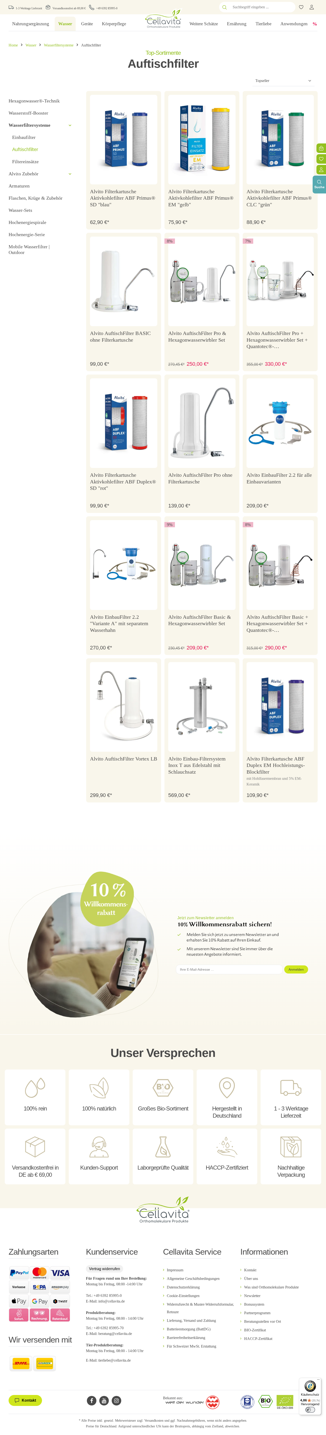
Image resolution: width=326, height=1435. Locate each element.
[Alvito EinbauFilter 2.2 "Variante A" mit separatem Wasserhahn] (123, 565)
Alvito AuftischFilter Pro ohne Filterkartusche (200, 478)
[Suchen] (224, 7)
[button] (70, 125)
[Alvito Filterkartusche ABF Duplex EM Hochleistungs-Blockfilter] (280, 707)
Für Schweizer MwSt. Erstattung (191, 1346)
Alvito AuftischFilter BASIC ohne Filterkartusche (120, 336)
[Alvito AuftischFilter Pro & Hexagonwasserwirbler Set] (202, 281)
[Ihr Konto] (311, 7)
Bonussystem (254, 1304)
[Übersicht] (321, 169)
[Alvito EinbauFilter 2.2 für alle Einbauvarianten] (280, 423)
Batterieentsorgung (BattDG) (188, 1329)
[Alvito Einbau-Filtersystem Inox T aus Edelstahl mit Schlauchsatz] (202, 707)
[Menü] (318, 1381)
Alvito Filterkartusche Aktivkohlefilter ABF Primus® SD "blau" (122, 198)
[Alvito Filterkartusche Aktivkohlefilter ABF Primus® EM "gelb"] (202, 139)
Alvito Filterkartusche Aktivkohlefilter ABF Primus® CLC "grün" (279, 198)
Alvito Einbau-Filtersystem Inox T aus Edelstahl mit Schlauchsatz (197, 765)
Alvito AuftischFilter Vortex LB (123, 759)
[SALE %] (314, 24)
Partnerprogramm (257, 1313)
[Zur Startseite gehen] (163, 18)
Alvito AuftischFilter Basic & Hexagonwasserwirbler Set (199, 620)
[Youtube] (104, 1400)
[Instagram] (116, 1400)
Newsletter (252, 1296)
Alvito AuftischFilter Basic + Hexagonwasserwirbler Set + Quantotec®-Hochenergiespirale (277, 624)
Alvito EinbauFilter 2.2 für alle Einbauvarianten (279, 478)
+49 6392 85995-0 (106, 8)
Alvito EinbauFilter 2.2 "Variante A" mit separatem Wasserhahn (119, 623)
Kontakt (250, 1270)
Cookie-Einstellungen (183, 1296)
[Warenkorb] (321, 148)
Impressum (175, 1270)
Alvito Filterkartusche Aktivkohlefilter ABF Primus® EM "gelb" (201, 198)
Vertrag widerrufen (104, 1269)
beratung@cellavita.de (115, 1334)
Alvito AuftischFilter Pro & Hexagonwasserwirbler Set (197, 336)
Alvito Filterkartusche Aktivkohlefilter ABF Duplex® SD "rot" (123, 481)
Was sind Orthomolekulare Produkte (271, 1287)
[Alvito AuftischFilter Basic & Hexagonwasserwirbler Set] (202, 565)
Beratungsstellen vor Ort (262, 1321)
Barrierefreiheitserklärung (186, 1338)
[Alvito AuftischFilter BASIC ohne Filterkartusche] (123, 281)
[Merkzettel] (321, 159)
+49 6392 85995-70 (109, 1328)
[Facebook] (91, 1400)
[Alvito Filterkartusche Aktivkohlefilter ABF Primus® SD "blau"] (123, 139)
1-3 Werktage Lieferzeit (29, 8)
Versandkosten (153, 1420)
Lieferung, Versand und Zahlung (191, 1320)
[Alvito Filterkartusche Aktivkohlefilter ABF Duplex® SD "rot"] (123, 423)
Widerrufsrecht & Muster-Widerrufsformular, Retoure (200, 1308)
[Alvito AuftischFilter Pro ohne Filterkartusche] (202, 423)
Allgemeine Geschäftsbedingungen (193, 1279)
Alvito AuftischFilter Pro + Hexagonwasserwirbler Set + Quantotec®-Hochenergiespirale (277, 340)
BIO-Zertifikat (255, 1330)
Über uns (251, 1279)
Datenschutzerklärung (183, 1287)
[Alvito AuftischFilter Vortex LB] (123, 707)
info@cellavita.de (111, 1301)
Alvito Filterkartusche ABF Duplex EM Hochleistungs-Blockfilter (276, 765)
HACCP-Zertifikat (258, 1339)
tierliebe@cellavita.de (114, 1360)
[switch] (310, 1410)
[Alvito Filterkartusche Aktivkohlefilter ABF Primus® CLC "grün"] (280, 139)
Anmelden (296, 969)
